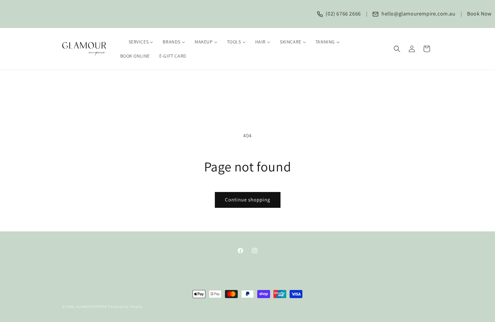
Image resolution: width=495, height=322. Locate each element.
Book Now (479, 13)
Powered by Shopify (125, 306)
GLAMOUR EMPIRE (91, 306)
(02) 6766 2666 (343, 13)
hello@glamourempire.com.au (417, 13)
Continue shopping (247, 199)
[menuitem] (137, 42)
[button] (397, 48)
